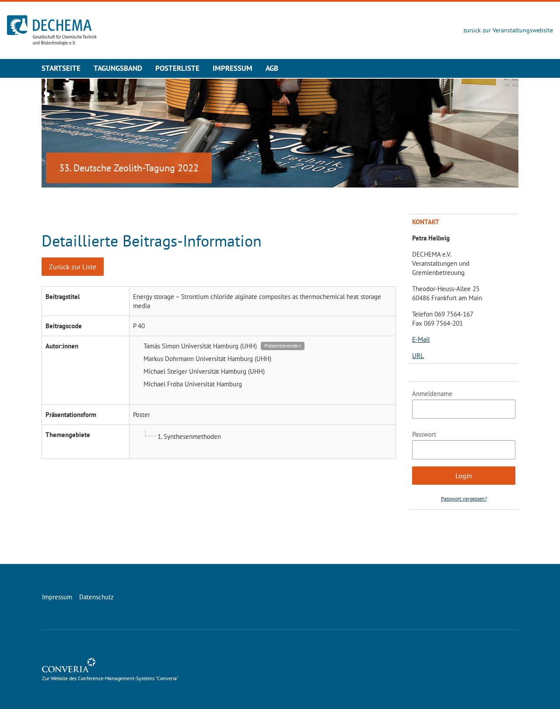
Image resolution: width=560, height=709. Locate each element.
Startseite (61, 68)
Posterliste (177, 68)
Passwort (424, 434)
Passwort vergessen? (464, 498)
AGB (272, 68)
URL (418, 355)
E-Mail (421, 339)
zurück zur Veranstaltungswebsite (508, 30)
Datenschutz (96, 597)
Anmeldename (432, 393)
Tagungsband (118, 68)
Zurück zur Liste (72, 266)
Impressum (232, 68)
